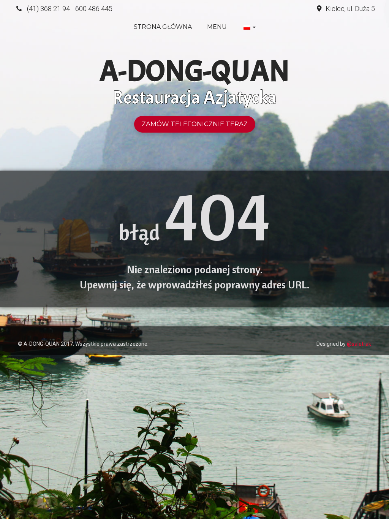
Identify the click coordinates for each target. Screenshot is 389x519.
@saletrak (359, 344)
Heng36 (25, 332)
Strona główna (163, 26)
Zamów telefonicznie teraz (195, 124)
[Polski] (248, 27)
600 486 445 (93, 9)
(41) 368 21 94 (48, 9)
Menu (217, 26)
